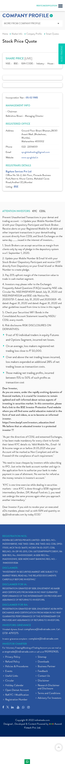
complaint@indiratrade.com (43, 639)
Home (5, 33)
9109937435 (51, 652)
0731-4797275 (10, 633)
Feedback (43, 671)
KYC (34, 211)
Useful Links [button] (11, 676)
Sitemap (42, 657)
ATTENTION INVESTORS (16, 211)
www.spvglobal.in (29, 157)
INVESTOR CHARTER (14, 644)
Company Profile (34, 33)
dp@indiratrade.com (13, 514)
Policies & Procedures (16, 666)
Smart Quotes (52, 33)
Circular (9, 680)
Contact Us (44, 676)
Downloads (43, 662)
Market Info (17, 33)
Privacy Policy (12, 657)
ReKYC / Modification (17, 695)
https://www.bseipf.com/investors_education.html (28, 422)
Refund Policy (12, 662)
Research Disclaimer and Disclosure (48, 687)
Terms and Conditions (49, 693)
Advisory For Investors (49, 698)
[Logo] (10, 6)
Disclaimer (43, 680)
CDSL (42, 211)
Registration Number (16, 699)
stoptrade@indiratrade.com (19, 652)
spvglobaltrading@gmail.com (35, 152)
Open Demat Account (17, 690)
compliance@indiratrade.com (39, 629)
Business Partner (46, 666)
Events (8, 671)
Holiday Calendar (14, 685)
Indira (27, 761)
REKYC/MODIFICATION (46, 5)
